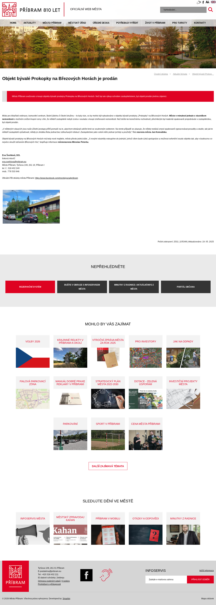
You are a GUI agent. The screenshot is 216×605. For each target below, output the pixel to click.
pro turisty (179, 23)
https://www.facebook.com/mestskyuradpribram (56, 178)
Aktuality (29, 23)
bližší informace (206, 570)
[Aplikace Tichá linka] (198, 3)
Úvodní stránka (161, 74)
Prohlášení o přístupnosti (49, 584)
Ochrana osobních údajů (49, 581)
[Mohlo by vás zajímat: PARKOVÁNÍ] (70, 440)
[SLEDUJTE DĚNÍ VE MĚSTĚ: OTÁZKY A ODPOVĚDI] (146, 535)
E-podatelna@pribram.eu (49, 571)
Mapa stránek (207, 598)
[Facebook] (86, 581)
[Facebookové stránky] (203, 3)
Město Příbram (52, 23)
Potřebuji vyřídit (127, 23)
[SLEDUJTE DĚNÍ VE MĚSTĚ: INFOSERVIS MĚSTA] (33, 535)
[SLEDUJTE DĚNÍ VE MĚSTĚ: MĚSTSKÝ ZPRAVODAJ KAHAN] (70, 535)
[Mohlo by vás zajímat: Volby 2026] (33, 358)
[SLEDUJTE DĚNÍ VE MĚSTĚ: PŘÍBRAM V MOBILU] (108, 535)
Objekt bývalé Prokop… (203, 74)
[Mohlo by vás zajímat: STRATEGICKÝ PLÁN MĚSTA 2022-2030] (108, 399)
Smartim (66, 598)
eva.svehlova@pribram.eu (14, 161)
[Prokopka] (31, 223)
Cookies (66, 581)
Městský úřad (77, 23)
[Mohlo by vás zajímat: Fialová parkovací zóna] (33, 399)
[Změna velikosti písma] (207, 2)
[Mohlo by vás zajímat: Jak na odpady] (183, 358)
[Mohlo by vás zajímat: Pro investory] (146, 358)
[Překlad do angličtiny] (213, 2)
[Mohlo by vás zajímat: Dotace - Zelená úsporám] (146, 399)
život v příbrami (155, 23)
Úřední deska (101, 23)
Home (13, 23)
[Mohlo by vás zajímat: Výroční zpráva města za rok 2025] (108, 358)
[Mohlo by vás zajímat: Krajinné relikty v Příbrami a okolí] (70, 358)
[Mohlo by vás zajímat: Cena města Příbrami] (146, 440)
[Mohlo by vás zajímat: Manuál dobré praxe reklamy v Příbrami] (70, 399)
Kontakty (200, 23)
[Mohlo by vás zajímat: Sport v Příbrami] (108, 440)
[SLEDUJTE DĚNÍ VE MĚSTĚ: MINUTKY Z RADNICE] (183, 535)
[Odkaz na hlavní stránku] (15, 576)
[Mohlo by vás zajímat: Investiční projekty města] (183, 399)
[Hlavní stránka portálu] (33, 10)
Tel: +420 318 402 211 (48, 574)
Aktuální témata (180, 74)
